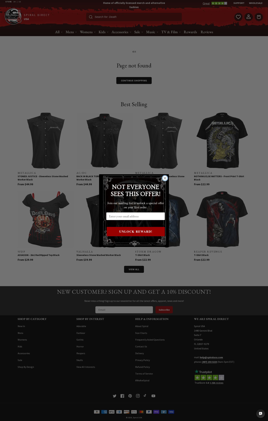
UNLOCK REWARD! (135, 231)
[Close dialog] (165, 178)
